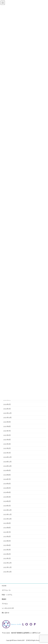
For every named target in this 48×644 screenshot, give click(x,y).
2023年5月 (7, 541)
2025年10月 (7, 418)
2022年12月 (7, 563)
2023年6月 (7, 536)
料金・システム (7, 595)
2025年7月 (7, 431)
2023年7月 (7, 532)
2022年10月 (7, 572)
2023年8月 (7, 528)
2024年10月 (7, 466)
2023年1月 (7, 559)
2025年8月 (7, 426)
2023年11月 (7, 514)
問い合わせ (5, 613)
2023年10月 (7, 519)
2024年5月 (7, 488)
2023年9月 (7, 523)
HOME (4, 586)
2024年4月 (7, 492)
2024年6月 (7, 484)
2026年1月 (7, 409)
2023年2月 (7, 554)
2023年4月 (7, 545)
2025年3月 (7, 444)
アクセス (5, 604)
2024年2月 (7, 501)
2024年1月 (7, 506)
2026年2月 (7, 404)
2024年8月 (7, 475)
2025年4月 (7, 440)
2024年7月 (7, 479)
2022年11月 (7, 567)
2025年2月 (7, 448)
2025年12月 (7, 413)
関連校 (4, 599)
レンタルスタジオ (8, 608)
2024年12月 (7, 457)
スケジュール (6, 590)
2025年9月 (7, 422)
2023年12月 (7, 510)
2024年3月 (7, 497)
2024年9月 (7, 470)
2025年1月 (7, 453)
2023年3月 (7, 550)
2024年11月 (7, 462)
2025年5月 (7, 435)
